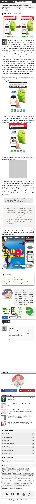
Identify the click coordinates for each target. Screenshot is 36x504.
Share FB (5, 317)
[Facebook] (7, 494)
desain (12, 485)
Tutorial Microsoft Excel (12, 480)
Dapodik (4, 471)
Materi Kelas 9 (29, 476)
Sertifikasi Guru (28, 478)
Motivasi (4, 478)
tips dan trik (13, 317)
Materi (3, 476)
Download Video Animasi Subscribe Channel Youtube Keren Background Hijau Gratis (20, 411)
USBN (3, 483)
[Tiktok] (29, 494)
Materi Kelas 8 (20, 476)
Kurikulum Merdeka (28, 473)
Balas (10, 339)
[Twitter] (18, 494)
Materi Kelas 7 (10, 476)
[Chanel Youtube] (23, 494)
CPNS (27, 468)
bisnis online (5, 485)
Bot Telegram (20, 468)
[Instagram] (12, 494)
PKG (15, 478)
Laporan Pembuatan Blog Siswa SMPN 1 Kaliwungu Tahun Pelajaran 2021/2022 (19, 422)
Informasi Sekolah (6, 473)
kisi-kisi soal (26, 485)
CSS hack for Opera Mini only (24, 185)
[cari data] (31, 1)
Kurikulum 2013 (17, 473)
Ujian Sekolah (19, 483)
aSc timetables (28, 483)
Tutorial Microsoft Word (26, 480)
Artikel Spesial (11, 468)
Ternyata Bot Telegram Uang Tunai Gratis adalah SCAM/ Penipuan (19, 416)
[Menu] (13, 1)
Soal (3, 480)
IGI (19, 471)
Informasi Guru (25, 471)
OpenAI (10, 478)
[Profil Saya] (10, 1)
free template (18, 485)
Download (14, 471)
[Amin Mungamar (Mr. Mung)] (18, 386)
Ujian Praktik (10, 483)
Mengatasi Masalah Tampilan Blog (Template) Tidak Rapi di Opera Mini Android (17, 7)
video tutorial (18, 488)
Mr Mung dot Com (14, 500)
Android (4, 468)
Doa (9, 471)
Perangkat (20, 478)
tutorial (19, 317)
